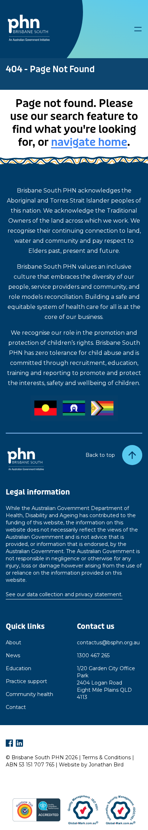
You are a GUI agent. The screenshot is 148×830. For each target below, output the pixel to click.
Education (18, 668)
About (13, 642)
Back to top (100, 455)
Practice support (26, 681)
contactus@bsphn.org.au (108, 642)
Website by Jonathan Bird (91, 764)
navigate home (89, 142)
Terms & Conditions (106, 757)
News (13, 655)
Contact (16, 707)
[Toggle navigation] (138, 29)
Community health (29, 694)
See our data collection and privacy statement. (64, 594)
